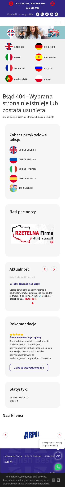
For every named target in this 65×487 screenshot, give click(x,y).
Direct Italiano (27, 168)
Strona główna (13, 456)
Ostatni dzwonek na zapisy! (25, 283)
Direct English (27, 149)
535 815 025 (32, 7)
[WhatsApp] (58, 467)
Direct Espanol (27, 178)
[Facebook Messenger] (58, 456)
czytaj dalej (30, 298)
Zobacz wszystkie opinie (29, 367)
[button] (45, 269)
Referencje (51, 456)
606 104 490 (38, 3)
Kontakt (9, 461)
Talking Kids (25, 188)
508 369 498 (22, 3)
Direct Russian (27, 159)
